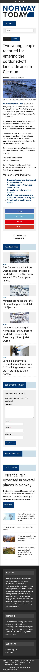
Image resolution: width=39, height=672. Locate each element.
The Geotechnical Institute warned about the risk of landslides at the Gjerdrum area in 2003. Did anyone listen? (18, 274)
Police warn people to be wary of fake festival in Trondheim (26, 538)
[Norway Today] (19, 11)
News (4, 264)
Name (7, 421)
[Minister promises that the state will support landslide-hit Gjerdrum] (19, 295)
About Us (18, 665)
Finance (16, 660)
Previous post (21, 235)
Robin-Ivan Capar (16, 103)
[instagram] (23, 2)
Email (7, 428)
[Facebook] (15, 2)
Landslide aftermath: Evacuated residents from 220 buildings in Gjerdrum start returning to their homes (17, 367)
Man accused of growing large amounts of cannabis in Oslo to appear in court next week (26, 552)
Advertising (9, 665)
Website (8, 434)
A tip (28, 662)
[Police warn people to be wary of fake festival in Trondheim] (9, 541)
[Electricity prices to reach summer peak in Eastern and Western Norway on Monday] (9, 519)
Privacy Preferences (10, 670)
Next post (18, 238)
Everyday (22, 662)
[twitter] (19, 2)
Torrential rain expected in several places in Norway (19, 480)
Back (10, 23)
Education (24, 660)
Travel (7, 662)
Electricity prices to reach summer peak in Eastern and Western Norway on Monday (26, 517)
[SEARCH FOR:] (19, 30)
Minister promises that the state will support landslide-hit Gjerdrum (18, 304)
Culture (14, 662)
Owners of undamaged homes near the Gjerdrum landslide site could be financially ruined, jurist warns (17, 334)
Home (4, 660)
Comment (8, 405)
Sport (32, 660)
